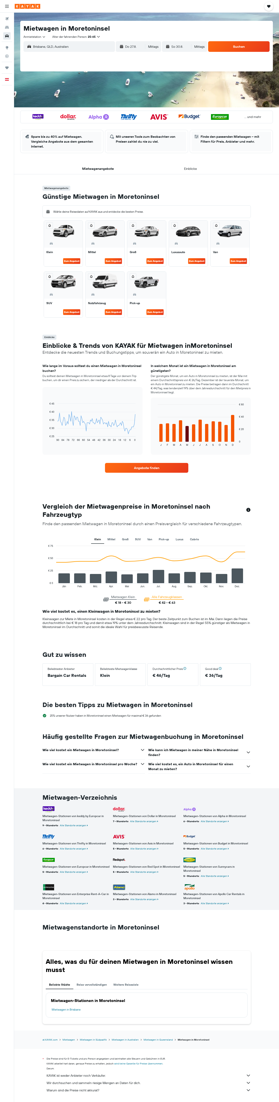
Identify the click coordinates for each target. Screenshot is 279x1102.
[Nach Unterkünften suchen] (7, 27)
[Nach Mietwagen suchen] (7, 36)
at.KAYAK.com (50, 1039)
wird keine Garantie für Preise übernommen (138, 1063)
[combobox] (34, 37)
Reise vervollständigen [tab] (92, 984)
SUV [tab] (138, 539)
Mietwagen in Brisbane (66, 1009)
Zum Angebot (71, 260)
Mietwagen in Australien (125, 1039)
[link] (146, 468)
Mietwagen (68, 1039)
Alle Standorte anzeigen (73, 825)
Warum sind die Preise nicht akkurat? (73, 1090)
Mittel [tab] (111, 539)
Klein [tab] (97, 539)
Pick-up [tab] (164, 539)
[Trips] (7, 68)
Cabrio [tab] (194, 539)
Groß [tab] (125, 539)
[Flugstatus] (7, 56)
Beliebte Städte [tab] (59, 984)
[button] (6, 6)
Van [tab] (149, 539)
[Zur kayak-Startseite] (27, 6)
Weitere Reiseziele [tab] (125, 984)
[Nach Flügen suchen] (7, 19)
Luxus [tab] (179, 539)
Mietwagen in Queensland (158, 1039)
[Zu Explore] (7, 47)
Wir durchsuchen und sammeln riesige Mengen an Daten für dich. (94, 1083)
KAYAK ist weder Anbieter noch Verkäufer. (76, 1075)
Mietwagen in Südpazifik (93, 1039)
